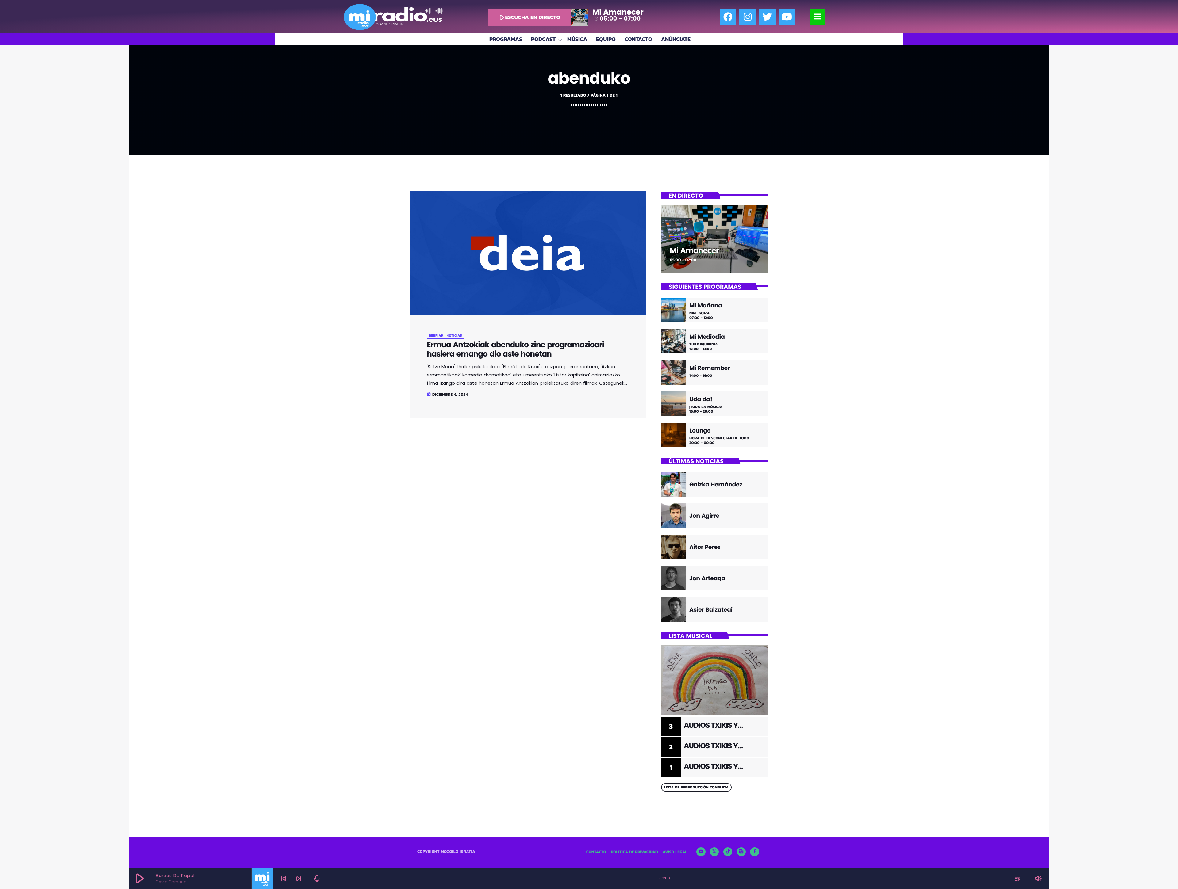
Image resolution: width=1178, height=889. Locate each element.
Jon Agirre (704, 516)
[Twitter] (767, 17)
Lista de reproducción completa (696, 787)
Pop (675, 239)
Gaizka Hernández (715, 484)
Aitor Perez (704, 547)
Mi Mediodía (707, 337)
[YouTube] (701, 852)
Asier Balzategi (711, 609)
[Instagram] (747, 17)
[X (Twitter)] (714, 852)
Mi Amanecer (694, 250)
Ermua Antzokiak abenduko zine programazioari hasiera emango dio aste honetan (515, 349)
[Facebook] (728, 17)
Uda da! (700, 399)
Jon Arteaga (707, 578)
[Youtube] (787, 17)
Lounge (699, 430)
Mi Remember (709, 368)
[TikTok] (728, 852)
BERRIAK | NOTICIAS (445, 335)
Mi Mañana (705, 305)
